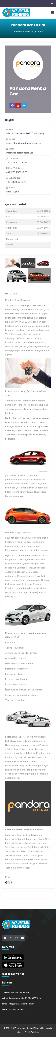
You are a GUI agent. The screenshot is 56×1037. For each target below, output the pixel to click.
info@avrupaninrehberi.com (21, 1003)
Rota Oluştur (12, 191)
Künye (20, 1032)
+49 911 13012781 (16, 162)
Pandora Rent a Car (27, 91)
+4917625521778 (16, 181)
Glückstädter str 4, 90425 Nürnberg (25, 133)
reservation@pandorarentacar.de (23, 143)
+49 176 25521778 (16, 172)
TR (48, 3)
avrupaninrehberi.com (18, 1009)
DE (52, 3)
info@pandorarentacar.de (19, 152)
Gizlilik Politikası (32, 1032)
